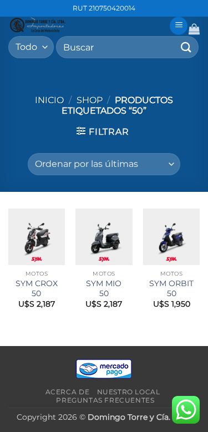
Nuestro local (128, 392)
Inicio (49, 100)
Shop (90, 100)
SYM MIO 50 (103, 288)
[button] (178, 26)
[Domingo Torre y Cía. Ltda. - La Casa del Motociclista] (84, 25)
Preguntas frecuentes (105, 400)
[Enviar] (186, 47)
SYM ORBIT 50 (171, 288)
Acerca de (67, 392)
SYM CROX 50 (37, 288)
